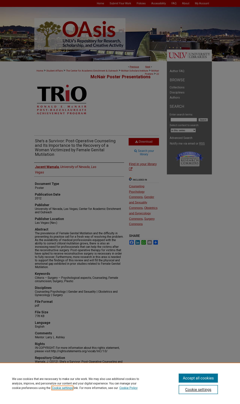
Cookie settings (62, 388)
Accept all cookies (198, 378)
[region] (120, 383)
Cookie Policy (128, 388)
